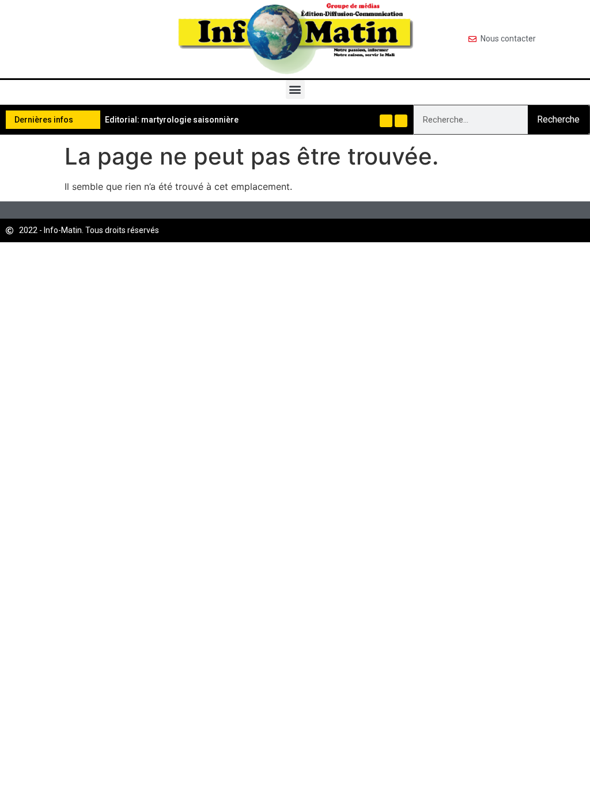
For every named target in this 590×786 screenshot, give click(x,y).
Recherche (558, 119)
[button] (295, 89)
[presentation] (386, 121)
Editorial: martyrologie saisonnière (172, 119)
